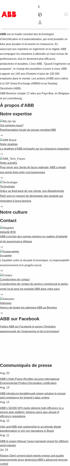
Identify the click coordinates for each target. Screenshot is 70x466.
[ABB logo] (8, 14)
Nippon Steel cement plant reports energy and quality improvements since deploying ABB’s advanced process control (34, 459)
